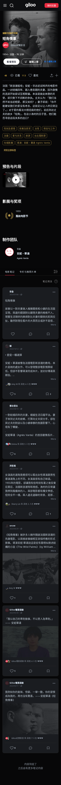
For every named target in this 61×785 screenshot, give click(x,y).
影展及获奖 (25, 128)
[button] (54, 292)
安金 (12, 291)
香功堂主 (14, 405)
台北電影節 (40, 135)
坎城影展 (8, 142)
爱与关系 (17, 135)
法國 (6, 135)
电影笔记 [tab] (10, 271)
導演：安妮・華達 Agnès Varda (33, 142)
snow (12, 525)
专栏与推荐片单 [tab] (28, 271)
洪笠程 (13, 465)
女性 (37, 128)
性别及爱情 (9, 128)
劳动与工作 (49, 128)
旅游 (28, 135)
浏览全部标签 (10, 150)
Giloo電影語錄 (17, 609)
